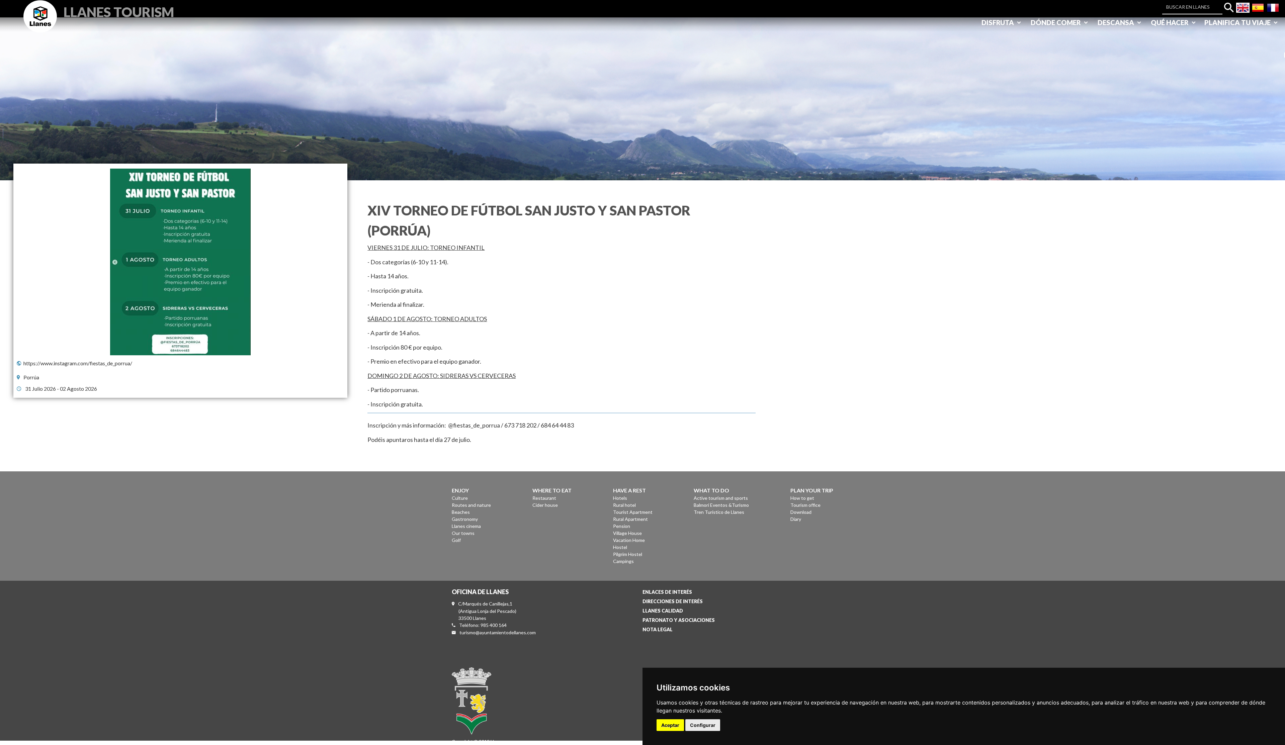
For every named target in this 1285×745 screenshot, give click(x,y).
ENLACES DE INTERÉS (667, 592)
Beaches (461, 512)
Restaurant (544, 498)
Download (800, 512)
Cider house (545, 505)
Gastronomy (465, 519)
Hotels (620, 498)
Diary (795, 519)
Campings (623, 561)
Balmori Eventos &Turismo (721, 505)
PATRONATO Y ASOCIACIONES (678, 620)
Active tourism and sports (721, 498)
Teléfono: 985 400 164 (483, 625)
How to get (802, 498)
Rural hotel (624, 505)
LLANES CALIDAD (662, 611)
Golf (456, 540)
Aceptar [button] (670, 725)
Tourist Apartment (633, 512)
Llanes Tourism (119, 11)
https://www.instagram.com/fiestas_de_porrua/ (77, 363)
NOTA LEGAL (657, 629)
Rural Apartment (630, 519)
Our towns (463, 533)
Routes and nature (471, 505)
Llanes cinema (466, 526)
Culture (460, 498)
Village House (627, 533)
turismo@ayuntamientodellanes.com (497, 632)
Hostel (620, 547)
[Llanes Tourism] (40, 24)
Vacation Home (629, 540)
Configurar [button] (702, 725)
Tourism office (805, 505)
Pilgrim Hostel (627, 554)
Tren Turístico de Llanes (719, 512)
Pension (621, 526)
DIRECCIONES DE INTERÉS (672, 601)
